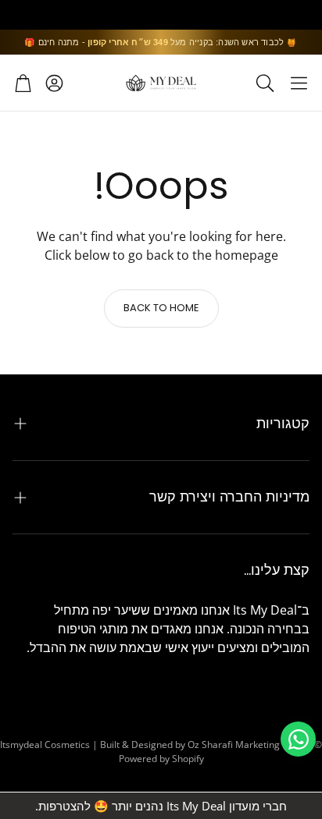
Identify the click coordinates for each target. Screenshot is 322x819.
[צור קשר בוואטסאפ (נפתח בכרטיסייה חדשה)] (298, 739)
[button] (298, 83)
